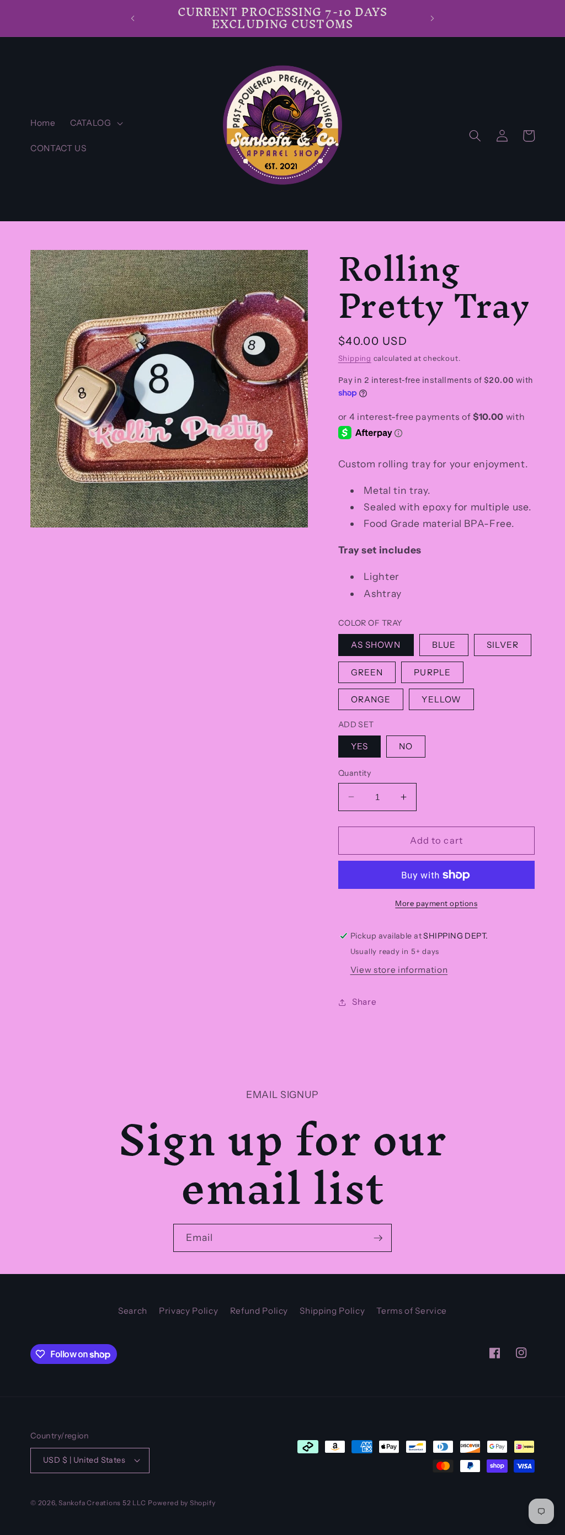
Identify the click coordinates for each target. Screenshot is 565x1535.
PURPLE (432, 672)
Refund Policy (259, 1310)
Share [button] (364, 1001)
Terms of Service (411, 1310)
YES (359, 746)
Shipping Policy (332, 1310)
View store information (399, 969)
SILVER (503, 644)
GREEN (367, 672)
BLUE (444, 644)
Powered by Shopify (181, 1503)
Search (132, 1310)
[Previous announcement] (132, 18)
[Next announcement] (432, 18)
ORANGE (371, 699)
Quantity (354, 773)
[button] (95, 123)
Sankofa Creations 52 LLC (102, 1503)
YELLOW (441, 699)
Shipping (354, 358)
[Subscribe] (378, 1238)
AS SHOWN (376, 644)
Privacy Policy (188, 1310)
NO (406, 746)
